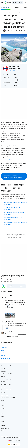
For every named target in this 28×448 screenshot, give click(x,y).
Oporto (2, 421)
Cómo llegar (4, 347)
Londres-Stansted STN (6, 373)
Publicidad (17, 437)
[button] (2, 2)
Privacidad (10, 437)
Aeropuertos (10, 12)
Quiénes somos (5, 428)
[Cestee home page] (7, 2)
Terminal (16, 7)
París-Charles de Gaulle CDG (8, 397)
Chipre (2, 416)
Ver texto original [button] (22, 298)
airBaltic (3, 368)
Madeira (3, 400)
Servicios (3, 355)
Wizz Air (3, 392)
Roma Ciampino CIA (6, 389)
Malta (2, 403)
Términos (5, 437)
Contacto (3, 431)
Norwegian (8, 159)
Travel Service (4, 395)
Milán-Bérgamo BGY (6, 384)
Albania (3, 411)
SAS (2, 159)
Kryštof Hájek (9, 30)
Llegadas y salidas (5, 358)
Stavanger (18, 12)
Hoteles (3, 353)
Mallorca (3, 419)
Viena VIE (3, 371)
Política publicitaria (16, 237)
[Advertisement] (14, 104)
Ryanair (3, 376)
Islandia (3, 408)
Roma (2, 413)
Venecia (3, 405)
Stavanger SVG (5, 7)
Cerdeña (3, 381)
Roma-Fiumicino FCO (6, 379)
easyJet (3, 387)
